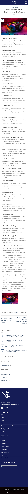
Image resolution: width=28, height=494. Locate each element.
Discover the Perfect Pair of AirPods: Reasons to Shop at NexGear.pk (14, 336)
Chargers (3, 443)
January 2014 (4, 380)
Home (2, 417)
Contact (3, 431)
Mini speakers (5, 452)
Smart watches (5, 446)
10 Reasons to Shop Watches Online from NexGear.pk (6, 320)
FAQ (2, 423)
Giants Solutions (18, 492)
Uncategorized (14, 7)
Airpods (3, 440)
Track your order (5, 428)
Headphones (4, 449)
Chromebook (4, 458)
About (2, 420)
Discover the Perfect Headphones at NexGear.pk (14, 341)
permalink (14, 314)
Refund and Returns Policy (8, 426)
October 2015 (4, 377)
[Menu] (2, 2)
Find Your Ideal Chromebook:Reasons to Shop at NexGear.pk (16, 351)
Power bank (4, 455)
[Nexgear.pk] (14, 2)
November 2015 (5, 374)
